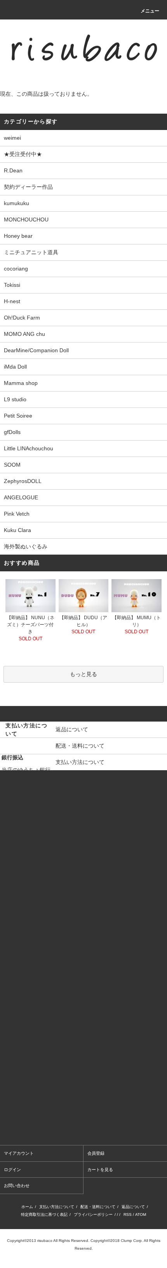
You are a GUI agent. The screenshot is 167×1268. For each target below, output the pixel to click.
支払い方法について (56, 1207)
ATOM (140, 1214)
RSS (128, 1214)
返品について (133, 1207)
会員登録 (95, 1153)
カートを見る (100, 1169)
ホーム (27, 1207)
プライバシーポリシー (93, 1214)
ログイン (12, 1169)
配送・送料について (97, 1207)
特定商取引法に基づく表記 (44, 1214)
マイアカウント (19, 1153)
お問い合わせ (17, 1185)
